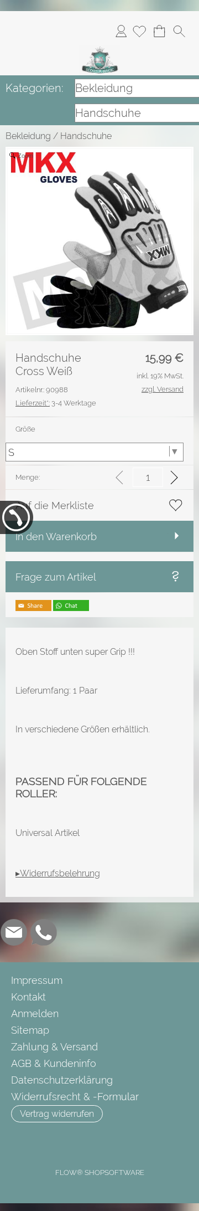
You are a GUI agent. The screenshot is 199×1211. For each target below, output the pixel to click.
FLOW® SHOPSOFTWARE (99, 1172)
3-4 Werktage (55, 403)
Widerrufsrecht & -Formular (75, 1096)
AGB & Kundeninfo (53, 1063)
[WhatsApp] (43, 932)
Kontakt (28, 997)
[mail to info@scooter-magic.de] (14, 932)
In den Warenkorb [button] (56, 536)
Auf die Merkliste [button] (54, 505)
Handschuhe (86, 136)
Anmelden (121, 31)
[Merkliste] (139, 31)
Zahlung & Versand (54, 1047)
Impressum (36, 980)
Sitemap (30, 1030)
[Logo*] (100, 49)
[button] (179, 31)
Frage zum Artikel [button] (55, 577)
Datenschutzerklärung (62, 1080)
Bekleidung (28, 136)
